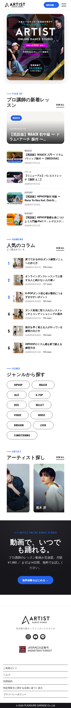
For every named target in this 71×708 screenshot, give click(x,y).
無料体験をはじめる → (35, 580)
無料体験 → (51, 4)
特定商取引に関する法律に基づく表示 (23, 687)
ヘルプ (6, 674)
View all (60, 104)
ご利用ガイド (10, 668)
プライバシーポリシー (14, 694)
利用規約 (8, 681)
